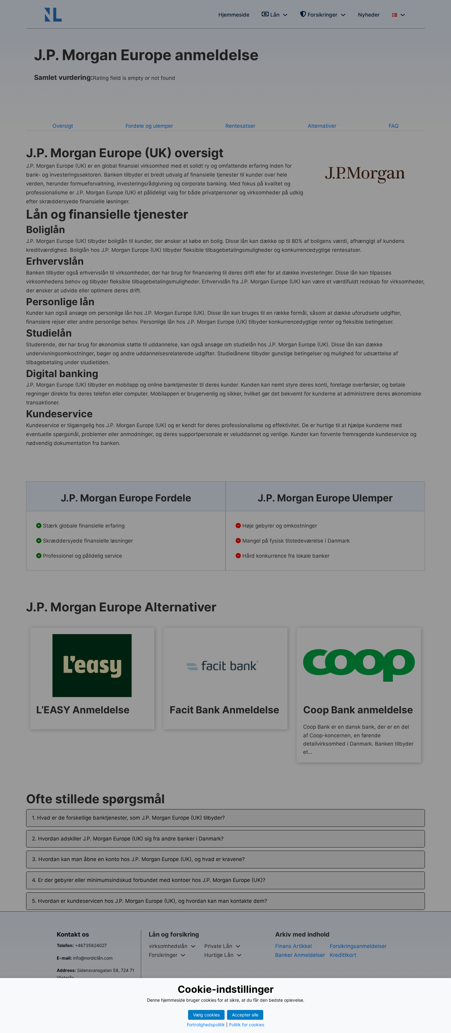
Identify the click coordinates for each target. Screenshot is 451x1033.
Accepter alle (245, 1014)
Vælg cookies (206, 1014)
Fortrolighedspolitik (206, 1024)
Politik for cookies (246, 1024)
